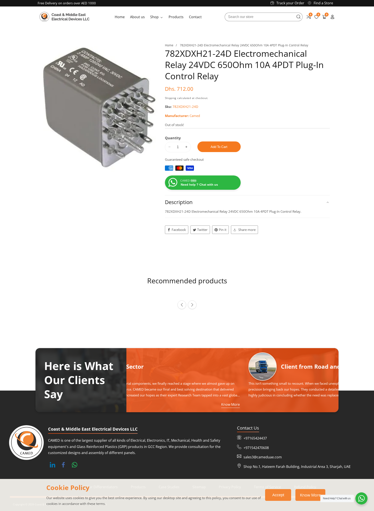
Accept (278, 495)
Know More (310, 495)
